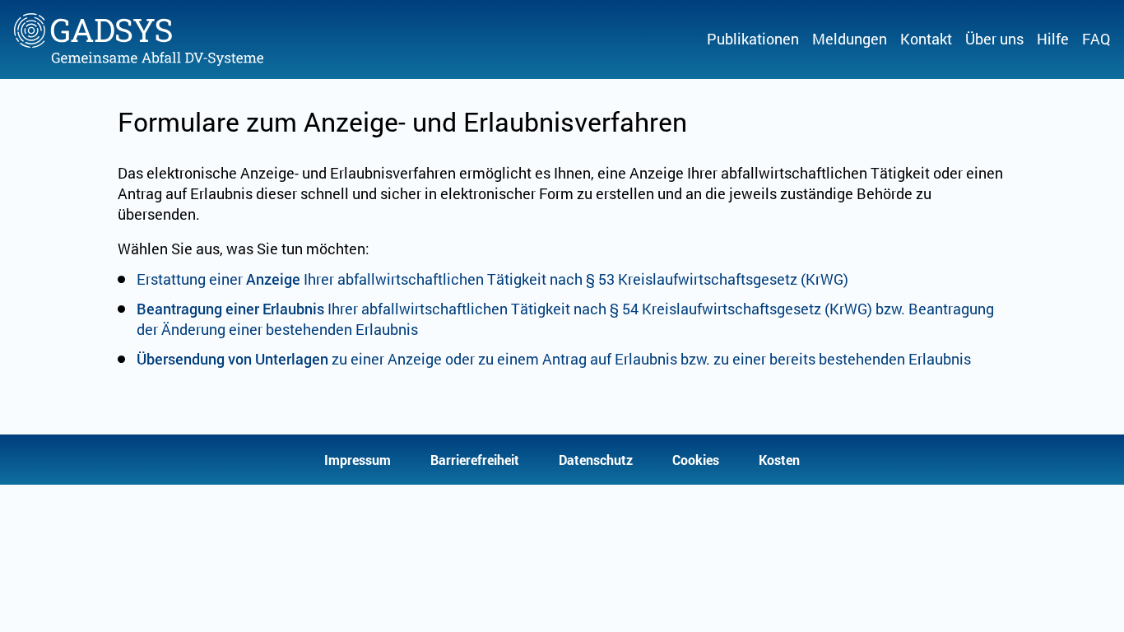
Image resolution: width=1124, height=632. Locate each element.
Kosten (779, 459)
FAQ (1096, 39)
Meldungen (849, 39)
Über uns (994, 39)
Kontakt (926, 39)
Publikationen (753, 39)
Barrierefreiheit (474, 459)
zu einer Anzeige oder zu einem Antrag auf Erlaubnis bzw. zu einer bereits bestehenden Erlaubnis (554, 359)
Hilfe (1053, 39)
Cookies (695, 459)
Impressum (357, 459)
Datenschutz (596, 459)
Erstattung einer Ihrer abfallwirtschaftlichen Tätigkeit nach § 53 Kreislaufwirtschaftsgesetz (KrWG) (492, 279)
